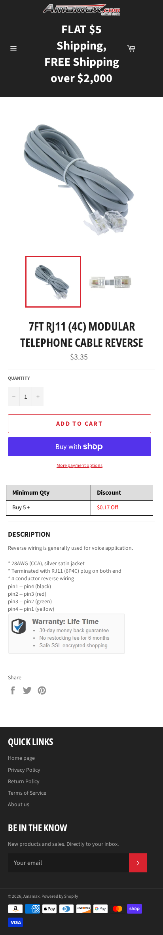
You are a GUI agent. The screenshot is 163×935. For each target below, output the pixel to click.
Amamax (31, 896)
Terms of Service (27, 793)
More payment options (79, 466)
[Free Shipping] (149, 48)
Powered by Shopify (60, 896)
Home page (21, 758)
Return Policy (24, 782)
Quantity (19, 378)
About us (18, 805)
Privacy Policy (24, 770)
